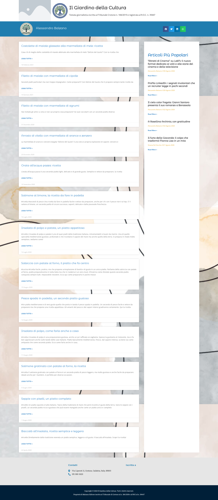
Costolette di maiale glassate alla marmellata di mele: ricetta (62, 45)
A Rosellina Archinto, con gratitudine (169, 121)
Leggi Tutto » (27, 59)
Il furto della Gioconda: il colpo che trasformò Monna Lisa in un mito (168, 139)
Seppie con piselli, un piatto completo (46, 398)
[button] (166, 29)
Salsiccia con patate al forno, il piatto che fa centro (55, 263)
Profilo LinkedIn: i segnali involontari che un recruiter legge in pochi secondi (171, 84)
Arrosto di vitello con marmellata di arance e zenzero (56, 135)
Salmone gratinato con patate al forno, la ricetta (53, 366)
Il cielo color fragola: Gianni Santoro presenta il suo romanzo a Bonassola (169, 104)
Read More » (152, 76)
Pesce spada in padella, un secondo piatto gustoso (55, 298)
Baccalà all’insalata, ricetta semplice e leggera (52, 431)
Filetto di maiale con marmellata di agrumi (50, 105)
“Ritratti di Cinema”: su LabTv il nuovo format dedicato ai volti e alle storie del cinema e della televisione (170, 64)
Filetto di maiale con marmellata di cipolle (49, 75)
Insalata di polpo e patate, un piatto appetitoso (53, 227)
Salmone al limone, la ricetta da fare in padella (52, 195)
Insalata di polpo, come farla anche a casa (50, 330)
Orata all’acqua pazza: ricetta (41, 165)
